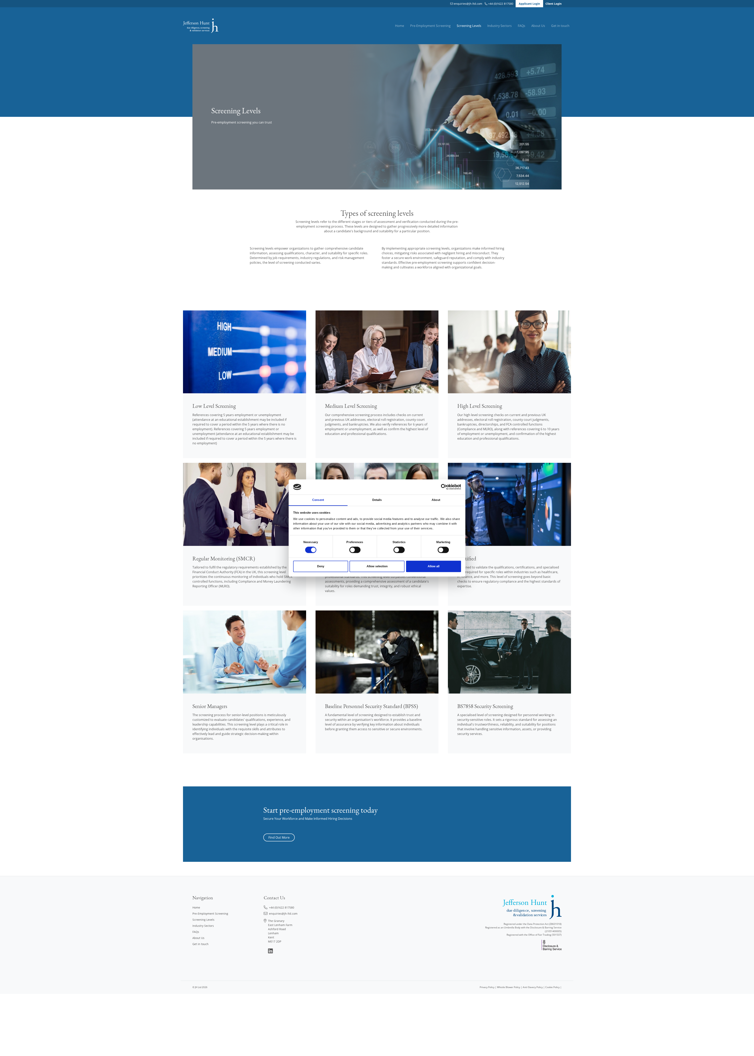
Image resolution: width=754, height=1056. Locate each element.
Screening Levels (469, 26)
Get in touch (560, 26)
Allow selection (377, 566)
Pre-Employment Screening (430, 26)
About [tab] (436, 499)
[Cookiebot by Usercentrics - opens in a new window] (444, 487)
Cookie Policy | (553, 987)
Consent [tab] (318, 499)
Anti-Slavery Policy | (534, 987)
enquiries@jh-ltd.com (468, 3)
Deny (320, 566)
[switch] (355, 550)
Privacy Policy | (488, 987)
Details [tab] (377, 499)
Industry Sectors (499, 26)
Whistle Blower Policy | (510, 987)
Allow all (433, 566)
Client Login (553, 3)
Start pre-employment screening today (320, 810)
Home (399, 26)
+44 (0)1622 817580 (500, 3)
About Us (538, 26)
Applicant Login (529, 3)
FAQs (521, 26)
